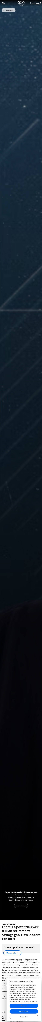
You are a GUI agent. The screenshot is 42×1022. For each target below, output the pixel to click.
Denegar (24, 1006)
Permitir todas (23, 1011)
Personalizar (24, 1017)
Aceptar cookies (21, 906)
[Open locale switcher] (2, 1017)
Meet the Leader (9, 924)
